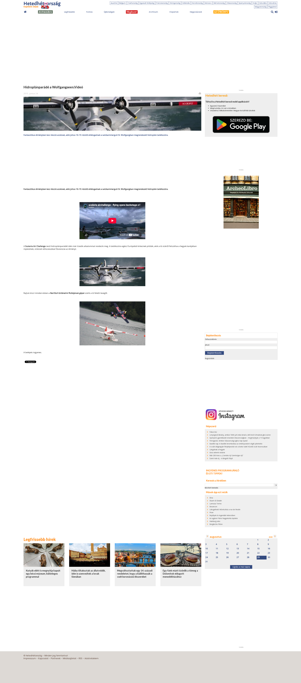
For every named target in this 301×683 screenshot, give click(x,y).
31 (206, 561)
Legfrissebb (69, 12)
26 (227, 557)
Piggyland (272, 7)
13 (238, 548)
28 (248, 557)
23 (269, 553)
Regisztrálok (209, 358)
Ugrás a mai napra (241, 567)
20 (238, 553)
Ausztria (114, 3)
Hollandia (186, 3)
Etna (211, 498)
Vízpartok (173, 12)
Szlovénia (272, 3)
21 (248, 553)
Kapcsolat (43, 658)
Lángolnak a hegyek (217, 449)
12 (227, 548)
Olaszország (232, 3)
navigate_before (207, 536)
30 (269, 557)
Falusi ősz (213, 432)
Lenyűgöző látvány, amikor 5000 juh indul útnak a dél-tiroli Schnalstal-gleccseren (240, 435)
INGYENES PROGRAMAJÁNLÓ (222, 470)
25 (217, 557)
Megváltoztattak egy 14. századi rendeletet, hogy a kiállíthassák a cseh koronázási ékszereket (134, 573)
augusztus (216, 536)
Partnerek (55, 658)
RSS (80, 658)
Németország (219, 3)
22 (258, 553)
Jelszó (207, 345)
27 (238, 557)
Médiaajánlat (69, 658)
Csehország (133, 3)
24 (206, 557)
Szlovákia (263, 3)
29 (258, 557)
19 (227, 553)
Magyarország (260, 7)
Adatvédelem (92, 658)
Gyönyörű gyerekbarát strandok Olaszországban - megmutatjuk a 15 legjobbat (240, 438)
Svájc (255, 3)
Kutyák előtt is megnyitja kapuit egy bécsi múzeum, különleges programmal (43, 573)
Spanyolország (245, 3)
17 (206, 553)
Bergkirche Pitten (216, 524)
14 (248, 548)
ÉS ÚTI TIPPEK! (214, 473)
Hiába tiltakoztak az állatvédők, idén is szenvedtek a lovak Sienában (88, 573)
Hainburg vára (215, 521)
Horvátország (197, 3)
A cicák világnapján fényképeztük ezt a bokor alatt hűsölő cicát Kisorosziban (238, 447)
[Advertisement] (112, 162)
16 (269, 548)
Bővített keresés (211, 488)
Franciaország (162, 3)
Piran (211, 512)
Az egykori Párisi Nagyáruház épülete (224, 518)
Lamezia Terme (216, 503)
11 (217, 548)
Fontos (89, 12)
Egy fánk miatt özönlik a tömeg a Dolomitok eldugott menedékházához (180, 573)
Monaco (208, 3)
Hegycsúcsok (196, 12)
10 (206, 548)
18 (217, 553)
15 (258, 548)
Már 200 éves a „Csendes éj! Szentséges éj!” (226, 455)
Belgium (122, 3)
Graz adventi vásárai (217, 452)
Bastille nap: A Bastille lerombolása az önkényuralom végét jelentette (236, 444)
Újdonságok (109, 12)
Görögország (175, 3)
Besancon (213, 506)
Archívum (153, 12)
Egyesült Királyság (147, 3)
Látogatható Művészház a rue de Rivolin (225, 509)
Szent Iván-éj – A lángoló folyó (221, 458)
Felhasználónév (211, 339)
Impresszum (30, 658)
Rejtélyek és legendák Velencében (222, 515)
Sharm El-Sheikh (216, 501)
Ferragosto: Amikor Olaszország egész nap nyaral (228, 441)
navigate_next (276, 485)
